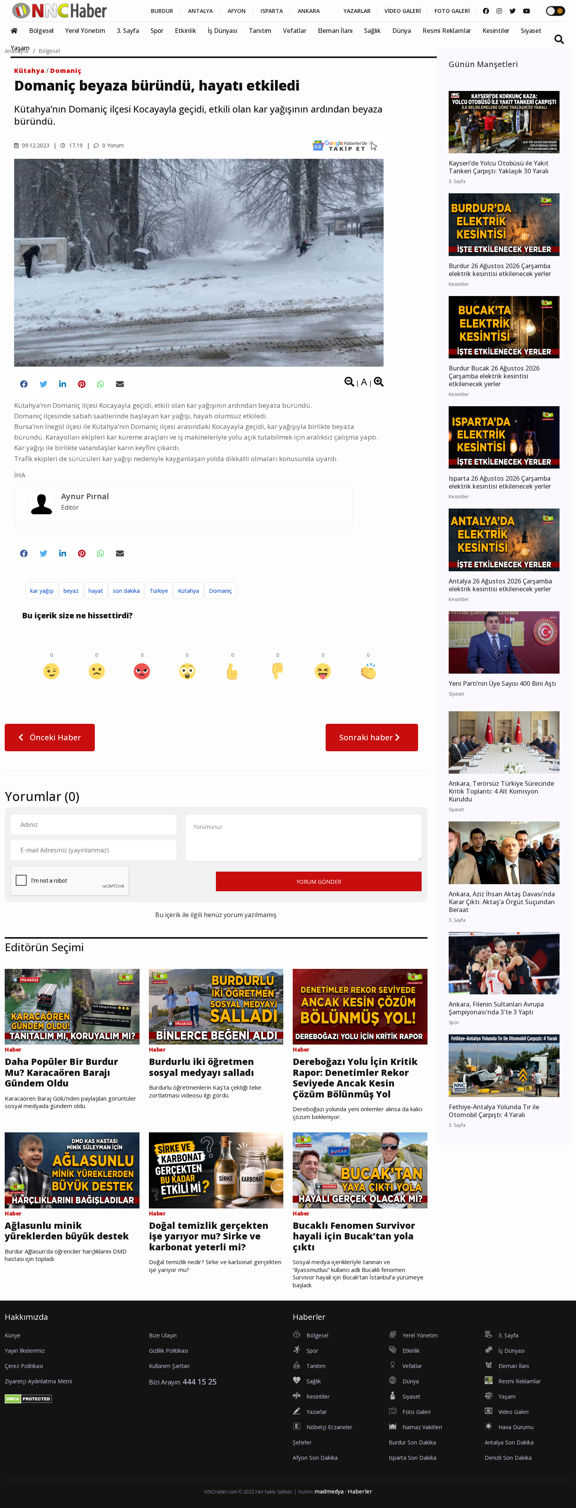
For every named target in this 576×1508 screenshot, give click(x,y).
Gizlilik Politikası (168, 1350)
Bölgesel (41, 30)
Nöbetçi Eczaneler (329, 1427)
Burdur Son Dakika (412, 1442)
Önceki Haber (54, 737)
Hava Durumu (516, 1427)
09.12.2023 (34, 145)
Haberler (360, 1491)
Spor (156, 30)
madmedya (329, 1491)
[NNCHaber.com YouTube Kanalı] (526, 11)
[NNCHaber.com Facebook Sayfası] (486, 11)
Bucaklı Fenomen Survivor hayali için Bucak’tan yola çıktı (354, 1236)
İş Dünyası (222, 30)
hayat (96, 590)
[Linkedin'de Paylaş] (62, 384)
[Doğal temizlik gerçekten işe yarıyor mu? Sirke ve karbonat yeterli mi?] (216, 1169)
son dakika (126, 590)
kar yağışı (42, 590)
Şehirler (302, 1442)
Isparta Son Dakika (413, 1457)
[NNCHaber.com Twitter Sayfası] (512, 11)
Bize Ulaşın (163, 1335)
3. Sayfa (128, 30)
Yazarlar (316, 1411)
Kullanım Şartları (169, 1366)
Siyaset (531, 30)
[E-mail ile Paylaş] (120, 384)
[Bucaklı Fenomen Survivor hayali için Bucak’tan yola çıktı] (360, 1169)
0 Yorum (112, 145)
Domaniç (66, 70)
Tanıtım (260, 30)
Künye (12, 1335)
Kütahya (29, 70)
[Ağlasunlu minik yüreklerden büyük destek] (72, 1169)
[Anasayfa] (19, 31)
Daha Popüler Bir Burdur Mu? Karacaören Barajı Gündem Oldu (61, 1072)
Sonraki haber (367, 737)
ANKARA (309, 11)
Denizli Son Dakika (508, 1457)
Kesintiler (495, 30)
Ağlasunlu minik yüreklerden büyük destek (67, 1231)
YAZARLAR (357, 11)
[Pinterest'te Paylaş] (81, 384)
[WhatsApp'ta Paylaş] (100, 384)
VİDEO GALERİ (402, 11)
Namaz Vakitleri (422, 1427)
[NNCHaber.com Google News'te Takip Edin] (345, 145)
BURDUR (162, 11)
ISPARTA (272, 11)
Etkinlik (185, 30)
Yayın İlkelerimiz (25, 1350)
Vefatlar (294, 30)
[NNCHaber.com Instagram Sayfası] (499, 11)
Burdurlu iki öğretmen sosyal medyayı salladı (201, 1067)
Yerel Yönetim (85, 30)
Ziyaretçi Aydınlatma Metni (38, 1381)
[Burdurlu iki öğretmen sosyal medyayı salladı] (216, 1006)
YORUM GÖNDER (318, 881)
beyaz (71, 590)
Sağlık (372, 30)
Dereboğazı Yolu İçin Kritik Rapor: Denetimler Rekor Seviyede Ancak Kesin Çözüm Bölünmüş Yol (355, 1077)
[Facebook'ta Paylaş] (24, 384)
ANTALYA (200, 11)
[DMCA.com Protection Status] (28, 1398)
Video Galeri (513, 1411)
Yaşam (20, 48)
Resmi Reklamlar (446, 30)
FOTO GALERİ (452, 11)
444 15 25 (200, 1381)
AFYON (237, 11)
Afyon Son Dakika (315, 1457)
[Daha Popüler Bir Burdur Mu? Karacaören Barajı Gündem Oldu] (72, 1006)
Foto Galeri (416, 1411)
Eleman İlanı (335, 30)
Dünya (401, 30)
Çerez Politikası (24, 1366)
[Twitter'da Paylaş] (43, 384)
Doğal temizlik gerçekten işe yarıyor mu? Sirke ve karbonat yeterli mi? (208, 1236)
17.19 (75, 145)
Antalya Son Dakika (509, 1442)
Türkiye (159, 590)
